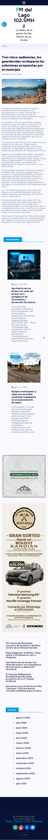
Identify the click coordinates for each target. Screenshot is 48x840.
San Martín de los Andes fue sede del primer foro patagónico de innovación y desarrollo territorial (23, 666)
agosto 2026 (23, 717)
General (5, 74)
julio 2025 (21, 783)
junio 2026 (21, 727)
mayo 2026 (22, 732)
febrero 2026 (23, 748)
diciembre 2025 (24, 758)
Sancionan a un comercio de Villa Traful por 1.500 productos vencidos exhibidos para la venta (23, 688)
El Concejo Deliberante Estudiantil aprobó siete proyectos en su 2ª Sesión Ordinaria (20, 678)
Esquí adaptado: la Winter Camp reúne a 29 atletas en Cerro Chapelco (23, 655)
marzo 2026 (22, 743)
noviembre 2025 (25, 763)
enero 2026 (22, 753)
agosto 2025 (23, 778)
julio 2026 (21, 722)
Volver (25, 835)
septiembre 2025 (25, 773)
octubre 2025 (23, 768)
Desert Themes (14, 821)
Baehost (38, 821)
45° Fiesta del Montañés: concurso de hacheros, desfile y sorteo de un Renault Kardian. (23, 645)
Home (4, 46)
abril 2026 (21, 738)
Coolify (27, 821)
